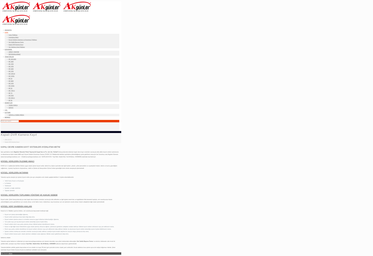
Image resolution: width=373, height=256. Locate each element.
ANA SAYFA (8, 139)
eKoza (10, 253)
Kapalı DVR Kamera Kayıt (12, 142)
